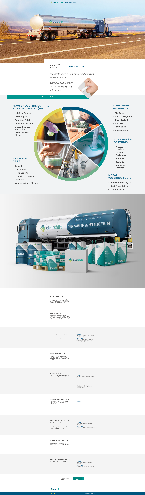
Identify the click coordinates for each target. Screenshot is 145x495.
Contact (74, 2)
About (70, 2)
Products (62, 2)
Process (66, 2)
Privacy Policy (93, 493)
